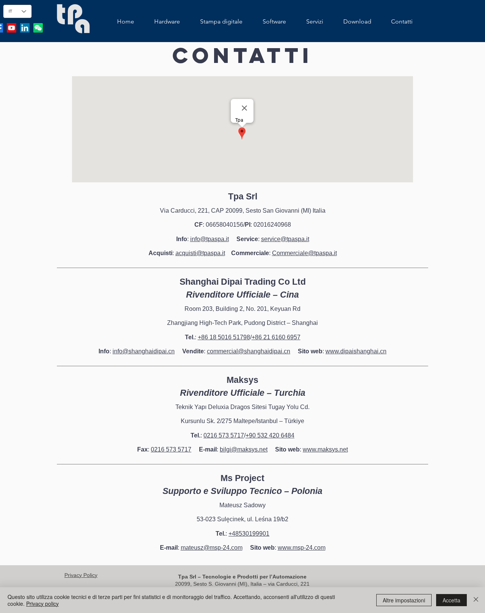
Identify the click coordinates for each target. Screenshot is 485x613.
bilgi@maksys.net (244, 449)
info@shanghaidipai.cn (144, 351)
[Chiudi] (475, 600)
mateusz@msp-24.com (211, 547)
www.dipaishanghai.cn (355, 351)
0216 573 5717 (223, 435)
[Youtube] (11, 28)
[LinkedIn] (25, 28)
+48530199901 (248, 533)
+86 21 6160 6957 (276, 337)
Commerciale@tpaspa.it (304, 253)
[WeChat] (38, 28)
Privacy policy (42, 603)
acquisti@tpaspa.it (200, 253)
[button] (167, 22)
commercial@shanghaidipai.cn (248, 351)
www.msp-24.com (301, 547)
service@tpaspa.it (285, 239)
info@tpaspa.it (209, 239)
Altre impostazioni (404, 600)
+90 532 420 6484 (270, 435)
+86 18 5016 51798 (224, 337)
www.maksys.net (325, 449)
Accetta (451, 600)
